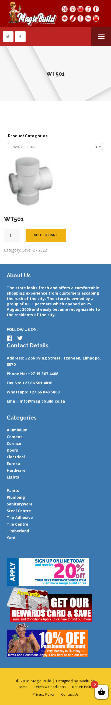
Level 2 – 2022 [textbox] (54, 147)
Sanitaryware (20, 504)
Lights (13, 477)
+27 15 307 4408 (43, 373)
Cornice (14, 443)
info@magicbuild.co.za (42, 401)
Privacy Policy (44, 694)
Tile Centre (17, 524)
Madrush (87, 680)
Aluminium (17, 429)
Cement (14, 436)
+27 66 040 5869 (44, 392)
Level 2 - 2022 (34, 250)
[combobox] (55, 146)
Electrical (16, 456)
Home (22, 686)
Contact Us (70, 694)
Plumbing (16, 497)
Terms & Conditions (50, 686)
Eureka (13, 463)
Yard (11, 537)
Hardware (16, 470)
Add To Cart (46, 235)
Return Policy (82, 686)
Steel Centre (19, 510)
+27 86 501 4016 (37, 382)
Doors (12, 450)
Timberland (18, 530)
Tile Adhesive (20, 517)
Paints (13, 490)
